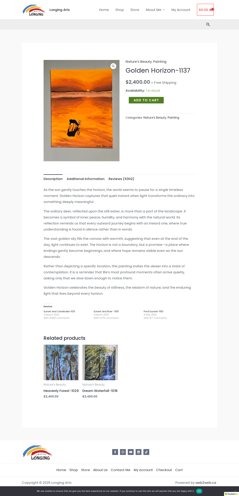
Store (134, 9)
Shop (119, 9)
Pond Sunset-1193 (153, 311)
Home (104, 9)
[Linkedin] (138, 452)
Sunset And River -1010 (106, 311)
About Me (153, 9)
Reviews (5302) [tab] (121, 179)
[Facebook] (115, 452)
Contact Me (120, 470)
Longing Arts (60, 9)
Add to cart (146, 100)
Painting (159, 61)
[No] (235, 491)
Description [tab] (53, 179)
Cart (179, 470)
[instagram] (123, 452)
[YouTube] (131, 452)
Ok (199, 491)
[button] (113, 66)
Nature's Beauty (139, 61)
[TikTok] (146, 452)
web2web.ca (206, 482)
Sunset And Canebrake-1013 (59, 311)
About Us (100, 470)
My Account (180, 9)
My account (143, 470)
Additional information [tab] (86, 179)
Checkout (164, 470)
